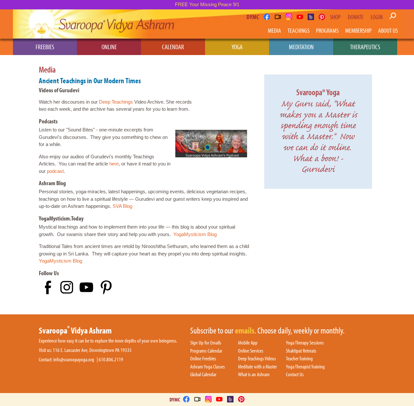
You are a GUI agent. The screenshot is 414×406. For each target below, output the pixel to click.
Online (109, 46)
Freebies (45, 46)
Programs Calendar (206, 351)
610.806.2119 (111, 359)
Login (377, 17)
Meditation (301, 46)
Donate (356, 17)
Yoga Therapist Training (305, 367)
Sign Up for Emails (205, 343)
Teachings (299, 30)
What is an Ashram (254, 375)
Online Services (250, 351)
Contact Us (295, 375)
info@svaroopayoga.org (73, 359)
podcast (55, 171)
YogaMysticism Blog (195, 234)
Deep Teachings (116, 102)
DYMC (252, 17)
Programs (327, 30)
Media (274, 30)
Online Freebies (203, 359)
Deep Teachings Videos (257, 359)
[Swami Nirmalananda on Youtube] (300, 17)
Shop (335, 17)
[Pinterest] (322, 17)
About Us (388, 30)
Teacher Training (299, 359)
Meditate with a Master (257, 367)
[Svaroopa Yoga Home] (41, 24)
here (114, 163)
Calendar (173, 46)
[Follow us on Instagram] (289, 17)
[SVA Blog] (311, 17)
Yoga (237, 46)
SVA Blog (122, 206)
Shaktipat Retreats (301, 351)
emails (245, 331)
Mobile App (247, 343)
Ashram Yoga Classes (207, 367)
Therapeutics (365, 46)
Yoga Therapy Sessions (305, 343)
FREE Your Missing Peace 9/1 (207, 4)
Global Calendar (203, 375)
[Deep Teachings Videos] (278, 17)
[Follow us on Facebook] (267, 17)
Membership (358, 30)
